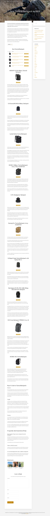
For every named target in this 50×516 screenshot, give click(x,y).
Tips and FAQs (36, 72)
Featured (35, 56)
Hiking (35, 61)
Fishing (35, 58)
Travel (35, 75)
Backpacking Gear (36, 45)
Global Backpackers (12, 1)
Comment (8, 478)
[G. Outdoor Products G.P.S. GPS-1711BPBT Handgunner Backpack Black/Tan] (10, 66)
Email (8, 493)
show (11, 44)
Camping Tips (36, 53)
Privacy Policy (26, 513)
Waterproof (36, 77)
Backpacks (36, 47)
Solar (35, 69)
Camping (35, 50)
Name (8, 489)
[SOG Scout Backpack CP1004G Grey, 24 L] (18, 332)
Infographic (36, 64)
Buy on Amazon (26, 53)
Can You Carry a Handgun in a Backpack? (39, 30)
